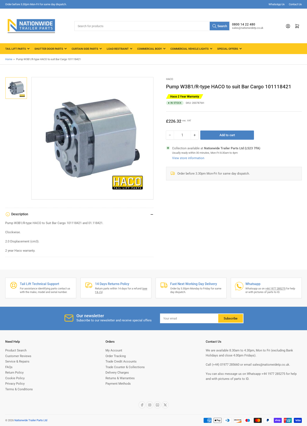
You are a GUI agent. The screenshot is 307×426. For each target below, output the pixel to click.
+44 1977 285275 (275, 288)
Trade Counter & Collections (125, 367)
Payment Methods (118, 383)
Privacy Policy (15, 383)
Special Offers (227, 48)
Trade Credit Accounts (121, 361)
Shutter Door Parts (48, 48)
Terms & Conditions (19, 389)
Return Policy (14, 372)
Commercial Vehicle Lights (189, 48)
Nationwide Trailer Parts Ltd (30, 420)
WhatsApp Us (277, 4)
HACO (169, 79)
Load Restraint (118, 48)
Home (8, 59)
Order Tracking (115, 356)
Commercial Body (149, 48)
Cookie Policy (15, 378)
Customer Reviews (18, 356)
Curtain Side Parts (85, 48)
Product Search (16, 350)
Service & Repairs (17, 361)
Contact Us (295, 4)
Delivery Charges (117, 372)
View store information (188, 158)
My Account (113, 350)
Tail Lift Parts (15, 48)
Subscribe (230, 318)
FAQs (9, 367)
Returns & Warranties (120, 378)
